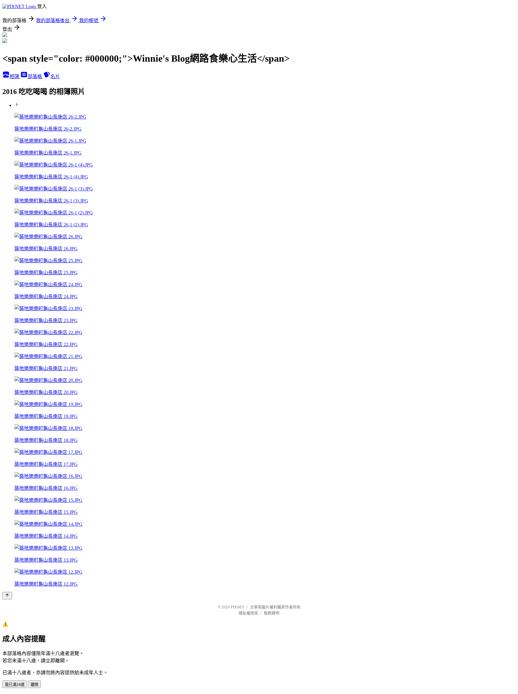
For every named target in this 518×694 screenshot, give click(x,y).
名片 (55, 76)
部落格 (35, 76)
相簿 (15, 76)
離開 (34, 684)
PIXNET (237, 607)
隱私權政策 (248, 613)
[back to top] (7, 595)
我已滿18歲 (15, 684)
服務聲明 (271, 613)
